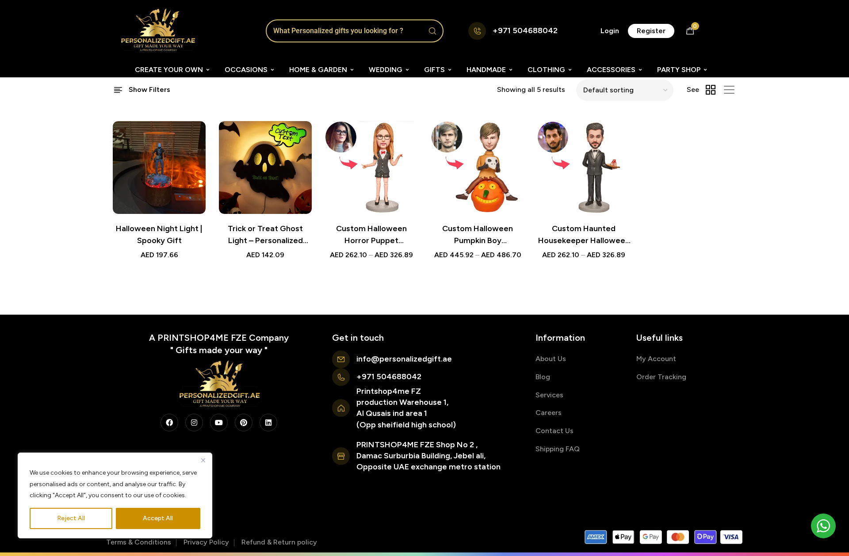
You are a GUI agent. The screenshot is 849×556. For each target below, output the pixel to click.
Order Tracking (661, 377)
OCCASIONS (246, 69)
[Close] (203, 460)
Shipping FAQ (557, 449)
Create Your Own (169, 69)
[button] (609, 30)
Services (549, 395)
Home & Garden (318, 69)
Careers (548, 412)
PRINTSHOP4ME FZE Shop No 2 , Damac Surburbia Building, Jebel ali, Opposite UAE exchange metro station (428, 456)
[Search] (432, 30)
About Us (550, 358)
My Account (656, 358)
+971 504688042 (525, 30)
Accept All (158, 518)
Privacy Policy (206, 542)
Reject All (71, 518)
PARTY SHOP (678, 69)
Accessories (611, 69)
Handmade (486, 69)
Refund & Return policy (279, 542)
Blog (542, 377)
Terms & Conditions (138, 542)
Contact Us (554, 431)
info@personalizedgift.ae (404, 359)
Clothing (546, 69)
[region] (115, 495)
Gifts (434, 69)
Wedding (385, 69)
